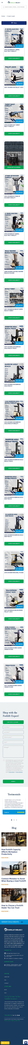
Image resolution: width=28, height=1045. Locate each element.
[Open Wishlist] (25, 1042)
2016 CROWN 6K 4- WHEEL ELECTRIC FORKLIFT (12, 50)
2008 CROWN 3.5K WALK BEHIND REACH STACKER (13, 272)
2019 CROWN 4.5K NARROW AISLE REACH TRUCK (12, 347)
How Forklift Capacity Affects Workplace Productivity (10, 851)
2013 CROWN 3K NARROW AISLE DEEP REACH (13, 535)
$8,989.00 (20, 606)
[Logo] (14, 2)
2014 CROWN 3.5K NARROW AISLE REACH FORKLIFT (12, 422)
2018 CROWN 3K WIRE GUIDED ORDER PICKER (13, 648)
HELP (5, 992)
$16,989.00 (19, 192)
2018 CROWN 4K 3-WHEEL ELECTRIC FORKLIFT (11, 234)
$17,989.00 (19, 46)
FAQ (5, 979)
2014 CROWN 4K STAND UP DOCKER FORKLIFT (12, 197)
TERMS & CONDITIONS (15, 1020)
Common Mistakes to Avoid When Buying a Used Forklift (13, 879)
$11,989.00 (19, 569)
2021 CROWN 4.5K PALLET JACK (13, 87)
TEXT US (6, 1042)
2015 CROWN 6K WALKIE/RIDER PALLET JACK (13, 611)
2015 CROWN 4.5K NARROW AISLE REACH (12, 385)
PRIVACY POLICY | (7, 1020)
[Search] (2, 7)
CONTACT (6, 983)
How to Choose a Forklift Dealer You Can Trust (12, 906)
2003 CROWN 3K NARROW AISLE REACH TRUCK (13, 460)
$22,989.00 (19, 380)
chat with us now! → (13, 722)
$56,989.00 (19, 305)
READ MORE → (5, 857)
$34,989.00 (19, 121)
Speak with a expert (14, 167)
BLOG (5, 989)
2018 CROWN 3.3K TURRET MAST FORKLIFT (12, 125)
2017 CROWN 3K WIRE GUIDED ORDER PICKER (13, 686)
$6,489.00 (20, 83)
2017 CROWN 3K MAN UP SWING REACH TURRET (13, 309)
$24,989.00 (19, 531)
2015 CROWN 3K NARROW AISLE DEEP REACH (13, 498)
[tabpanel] (14, 806)
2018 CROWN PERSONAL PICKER (13, 572)
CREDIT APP (6, 976)
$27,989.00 (19, 493)
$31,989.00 (19, 343)
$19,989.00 (19, 644)
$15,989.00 (19, 230)
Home (3, 16)
